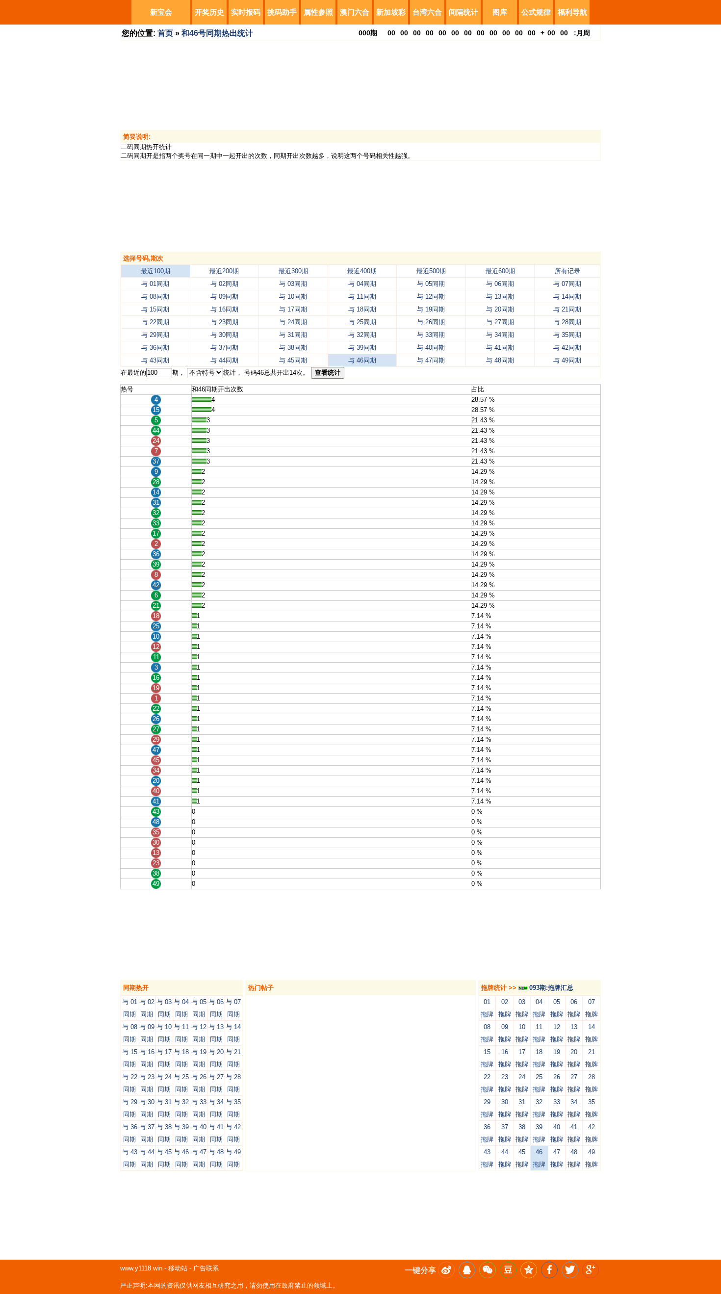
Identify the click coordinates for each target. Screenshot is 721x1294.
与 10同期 (293, 296)
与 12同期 (431, 296)
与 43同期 (155, 360)
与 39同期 (362, 347)
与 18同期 (362, 309)
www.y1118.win (141, 1268)
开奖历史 (209, 12)
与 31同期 (293, 334)
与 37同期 (224, 347)
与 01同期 (155, 283)
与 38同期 (293, 347)
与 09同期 (224, 296)
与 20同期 (500, 309)
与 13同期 (500, 296)
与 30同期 (224, 334)
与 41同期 (500, 347)
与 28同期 (567, 322)
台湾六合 (427, 12)
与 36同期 (155, 347)
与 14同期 (567, 296)
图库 (499, 12)
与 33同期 (431, 334)
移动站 (177, 1268)
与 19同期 (431, 309)
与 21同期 (567, 309)
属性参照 (318, 12)
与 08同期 (155, 296)
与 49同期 (567, 360)
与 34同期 (500, 334)
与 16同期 (224, 309)
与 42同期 (567, 347)
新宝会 (161, 12)
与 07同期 (567, 283)
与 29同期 (155, 334)
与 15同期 (155, 309)
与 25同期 (362, 322)
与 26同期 (431, 322)
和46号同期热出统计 (217, 33)
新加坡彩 (391, 12)
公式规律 (536, 12)
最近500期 (431, 271)
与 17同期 (293, 309)
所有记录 (567, 271)
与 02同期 (224, 283)
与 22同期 (155, 322)
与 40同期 (431, 347)
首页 (165, 33)
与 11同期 (362, 296)
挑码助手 (282, 12)
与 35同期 (567, 334)
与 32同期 (362, 334)
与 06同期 (500, 283)
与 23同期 (224, 322)
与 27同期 (500, 322)
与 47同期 (431, 360)
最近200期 (224, 271)
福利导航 (572, 12)
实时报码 (245, 12)
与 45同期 (293, 360)
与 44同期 (224, 360)
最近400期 (362, 271)
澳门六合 (354, 12)
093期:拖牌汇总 (550, 987)
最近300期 (293, 271)
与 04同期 (362, 283)
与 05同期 (431, 283)
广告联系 (206, 1268)
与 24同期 (293, 322)
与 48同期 (500, 360)
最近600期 (500, 271)
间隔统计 (463, 12)
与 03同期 (293, 283)
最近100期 (155, 271)
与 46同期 (362, 360)
